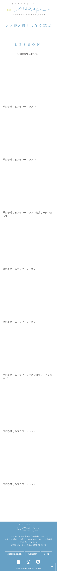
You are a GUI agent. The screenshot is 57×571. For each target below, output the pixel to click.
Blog (46, 553)
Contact (32, 553)
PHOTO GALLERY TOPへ (28, 54)
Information (14, 553)
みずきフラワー (28, 9)
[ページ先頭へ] (52, 567)
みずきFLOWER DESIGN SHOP (28, 528)
